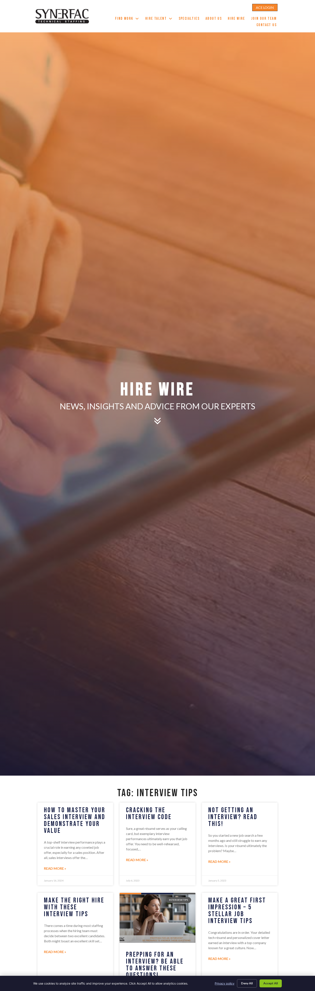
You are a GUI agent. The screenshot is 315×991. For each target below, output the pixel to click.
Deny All (247, 983)
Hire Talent (160, 19)
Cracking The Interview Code (149, 813)
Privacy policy (224, 983)
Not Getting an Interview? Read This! (233, 817)
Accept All (270, 983)
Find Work (128, 19)
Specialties (190, 19)
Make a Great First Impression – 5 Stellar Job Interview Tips (237, 910)
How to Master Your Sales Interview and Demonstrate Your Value (74, 820)
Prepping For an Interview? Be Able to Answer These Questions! (155, 964)
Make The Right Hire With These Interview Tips (74, 907)
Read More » (55, 868)
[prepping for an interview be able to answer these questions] (157, 918)
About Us (215, 19)
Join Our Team (265, 19)
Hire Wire (238, 19)
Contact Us (268, 25)
